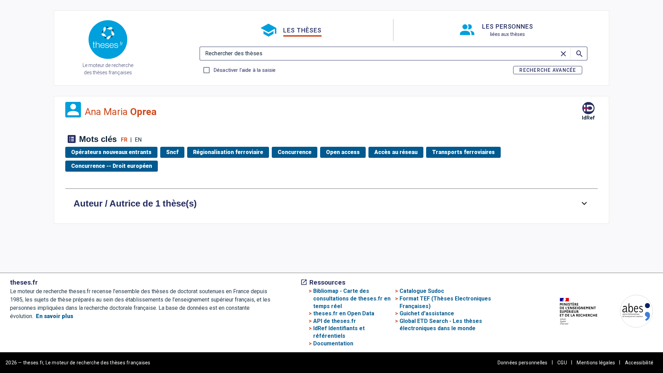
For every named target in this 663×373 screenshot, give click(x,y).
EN (138, 139)
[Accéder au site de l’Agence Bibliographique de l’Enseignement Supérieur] (629, 312)
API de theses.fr (334, 321)
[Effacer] (564, 53)
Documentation (333, 343)
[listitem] (112, 152)
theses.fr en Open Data (343, 313)
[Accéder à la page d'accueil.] (108, 41)
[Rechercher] (578, 53)
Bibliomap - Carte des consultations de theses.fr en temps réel (352, 298)
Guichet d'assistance (427, 313)
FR (124, 139)
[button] (290, 30)
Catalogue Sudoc (422, 291)
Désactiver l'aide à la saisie (244, 70)
